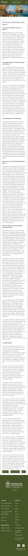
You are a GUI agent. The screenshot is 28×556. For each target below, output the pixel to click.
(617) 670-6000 (5, 508)
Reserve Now (16, 2)
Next (23, 471)
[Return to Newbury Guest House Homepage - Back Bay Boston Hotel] (14, 485)
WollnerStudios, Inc (21, 549)
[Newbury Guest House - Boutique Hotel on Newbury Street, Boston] (4, 2)
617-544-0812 (4, 514)
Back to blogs (15, 471)
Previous (5, 471)
